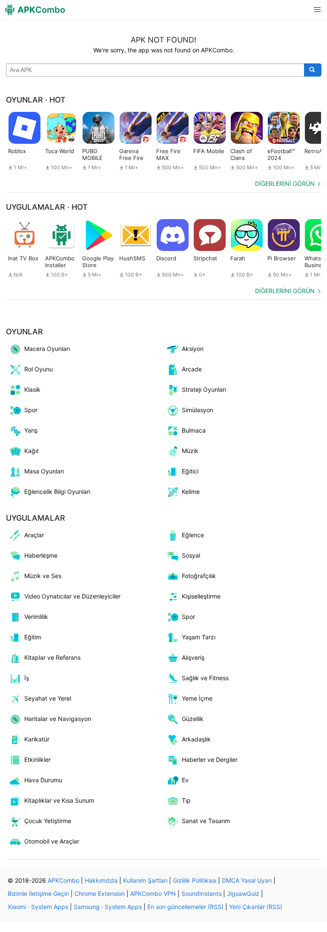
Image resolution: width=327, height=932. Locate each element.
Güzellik (193, 718)
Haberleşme (40, 555)
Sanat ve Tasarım (206, 820)
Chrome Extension (100, 893)
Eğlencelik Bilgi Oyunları (57, 491)
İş (26, 677)
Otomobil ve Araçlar (51, 841)
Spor (30, 409)
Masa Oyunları (44, 471)
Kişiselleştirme (201, 596)
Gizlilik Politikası (194, 880)
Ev (185, 780)
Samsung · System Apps (108, 906)
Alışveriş (193, 657)
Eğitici (190, 471)
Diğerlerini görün (285, 183)
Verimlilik (36, 616)
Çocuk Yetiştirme (47, 820)
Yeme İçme (197, 698)
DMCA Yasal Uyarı (247, 880)
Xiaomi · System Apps (38, 906)
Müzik (190, 450)
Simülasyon (197, 409)
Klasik (32, 389)
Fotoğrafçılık (199, 575)
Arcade (192, 369)
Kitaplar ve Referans (52, 657)
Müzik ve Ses (42, 575)
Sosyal (191, 555)
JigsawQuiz (243, 893)
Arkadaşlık (196, 739)
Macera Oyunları (47, 348)
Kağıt (31, 450)
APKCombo (63, 880)
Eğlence (193, 535)
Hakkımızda (101, 880)
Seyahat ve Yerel (47, 698)
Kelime (191, 491)
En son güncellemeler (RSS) (185, 906)
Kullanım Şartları (145, 880)
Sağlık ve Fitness (205, 677)
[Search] (312, 70)
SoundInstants (201, 893)
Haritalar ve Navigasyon (57, 718)
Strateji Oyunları (204, 389)
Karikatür (36, 739)
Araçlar (34, 535)
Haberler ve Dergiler (210, 759)
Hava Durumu (43, 780)
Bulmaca (194, 430)
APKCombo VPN (153, 893)
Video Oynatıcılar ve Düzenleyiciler (72, 596)
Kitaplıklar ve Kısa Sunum (59, 800)
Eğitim (32, 637)
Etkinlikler (37, 759)
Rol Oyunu (38, 369)
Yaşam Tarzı (198, 637)
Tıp (186, 800)
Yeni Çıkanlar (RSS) (255, 906)
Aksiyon (193, 348)
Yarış (30, 430)
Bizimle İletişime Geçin (38, 893)
